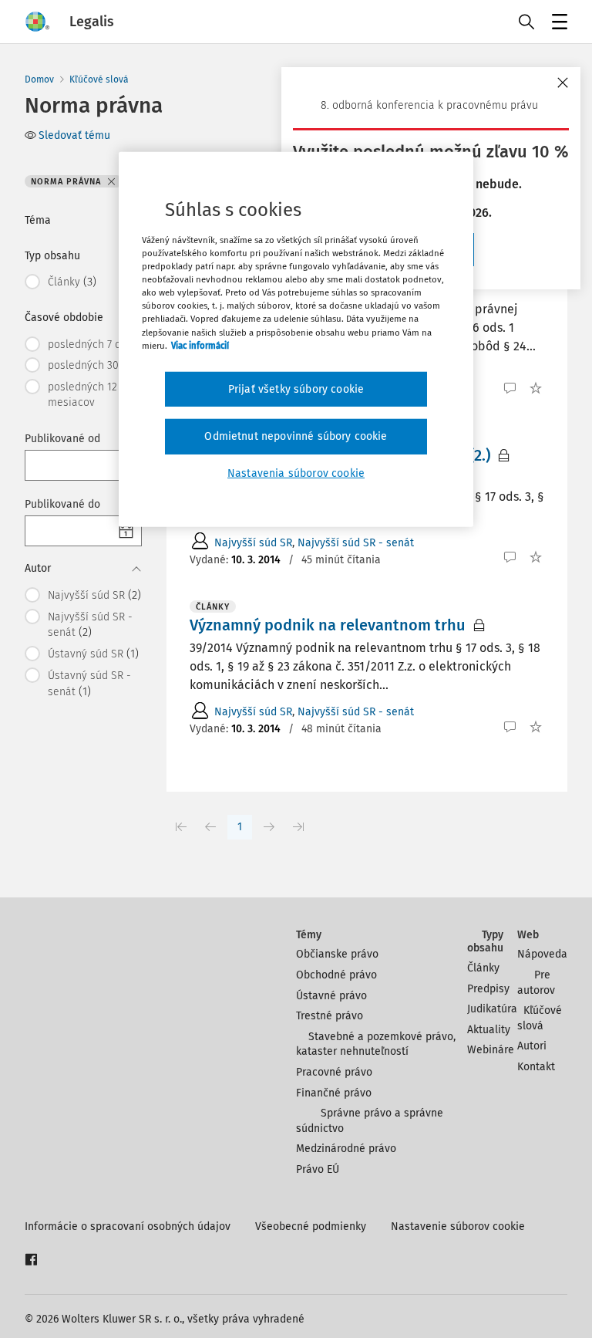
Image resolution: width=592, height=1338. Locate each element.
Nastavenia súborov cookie (296, 473)
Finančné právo (334, 1093)
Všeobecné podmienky (310, 1226)
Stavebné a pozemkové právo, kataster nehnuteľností (376, 1044)
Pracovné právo (334, 1072)
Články (483, 968)
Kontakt (536, 1066)
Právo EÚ (317, 1169)
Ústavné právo (331, 995)
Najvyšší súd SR (253, 542)
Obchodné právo (336, 975)
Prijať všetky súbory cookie (296, 389)
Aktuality (488, 1029)
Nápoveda (542, 954)
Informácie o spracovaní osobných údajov (127, 1226)
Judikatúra (492, 1008)
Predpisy (488, 988)
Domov (39, 79)
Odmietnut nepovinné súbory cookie (295, 436)
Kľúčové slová (99, 79)
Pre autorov (536, 982)
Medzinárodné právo (346, 1148)
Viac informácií (200, 345)
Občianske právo (337, 954)
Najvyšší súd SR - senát (356, 542)
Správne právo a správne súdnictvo (369, 1121)
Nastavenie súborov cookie (458, 1226)
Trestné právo (329, 1015)
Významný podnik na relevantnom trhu (328, 625)
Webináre (490, 1049)
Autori (532, 1045)
